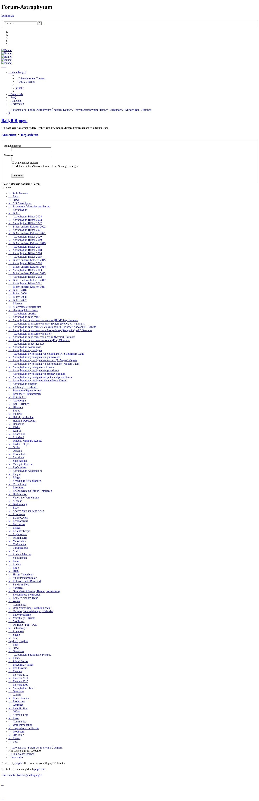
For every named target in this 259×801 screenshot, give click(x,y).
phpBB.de (40, 769)
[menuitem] (30, 78)
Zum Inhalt (7, 15)
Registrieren (29, 135)
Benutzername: (12, 145)
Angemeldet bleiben (26, 162)
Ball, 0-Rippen (14, 120)
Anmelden (8, 135)
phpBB (20, 763)
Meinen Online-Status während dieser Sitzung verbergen (46, 166)
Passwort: (9, 155)
